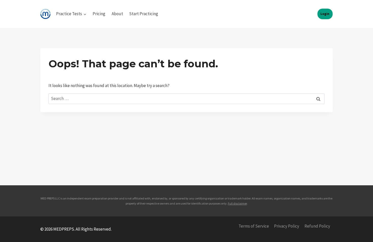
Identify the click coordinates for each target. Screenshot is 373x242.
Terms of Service (254, 226)
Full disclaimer (237, 203)
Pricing (99, 13)
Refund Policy (317, 226)
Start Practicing (143, 13)
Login (324, 14)
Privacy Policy (286, 226)
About (117, 13)
